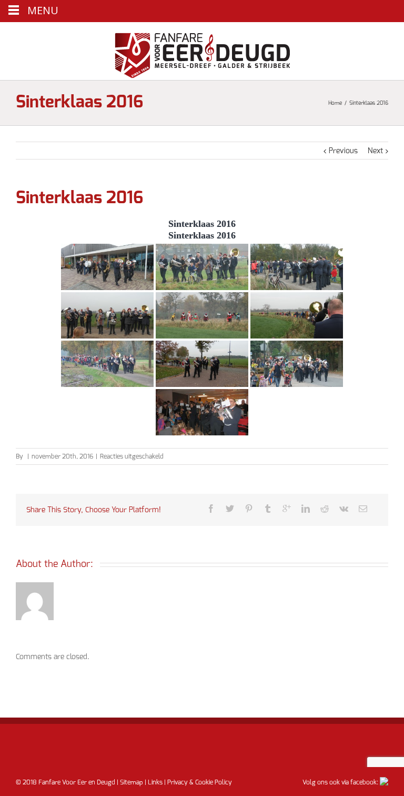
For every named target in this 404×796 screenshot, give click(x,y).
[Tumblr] (268, 508)
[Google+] (286, 508)
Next (375, 151)
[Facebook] (211, 508)
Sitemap (131, 782)
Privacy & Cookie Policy (199, 782)
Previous (343, 151)
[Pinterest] (249, 508)
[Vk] (343, 508)
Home (335, 103)
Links (155, 782)
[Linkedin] (305, 508)
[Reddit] (324, 508)
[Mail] (363, 508)
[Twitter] (230, 508)
